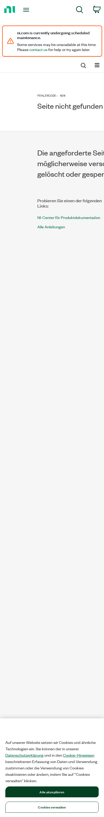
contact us (38, 49)
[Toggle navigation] (27, 10)
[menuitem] (80, 10)
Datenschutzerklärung (24, 755)
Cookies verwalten (52, 807)
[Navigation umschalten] (97, 64)
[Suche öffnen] (82, 64)
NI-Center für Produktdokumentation (68, 217)
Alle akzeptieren (51, 791)
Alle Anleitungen (51, 226)
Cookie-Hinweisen (78, 755)
